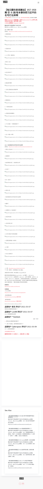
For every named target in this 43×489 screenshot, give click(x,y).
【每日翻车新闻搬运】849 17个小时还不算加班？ (20, 460)
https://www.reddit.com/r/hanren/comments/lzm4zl (20, 146)
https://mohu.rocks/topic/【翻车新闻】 (13, 301)
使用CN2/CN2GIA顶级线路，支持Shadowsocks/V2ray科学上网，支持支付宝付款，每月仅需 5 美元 (21, 20)
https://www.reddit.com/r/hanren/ (12, 286)
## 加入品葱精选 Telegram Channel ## (14, 23)
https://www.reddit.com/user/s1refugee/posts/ (15, 292)
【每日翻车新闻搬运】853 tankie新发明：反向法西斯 (21, 440)
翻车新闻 (22, 17)
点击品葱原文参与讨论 (10, 331)
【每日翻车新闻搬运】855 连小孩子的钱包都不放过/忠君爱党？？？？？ (21, 416)
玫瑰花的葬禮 (8, 17)
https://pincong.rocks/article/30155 (17, 268)
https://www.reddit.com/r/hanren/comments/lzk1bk (20, 31)
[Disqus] (21, 359)
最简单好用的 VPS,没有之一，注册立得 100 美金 (17, 334)
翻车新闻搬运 (27, 17)
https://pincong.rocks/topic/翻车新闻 (13, 297)
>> (5, 321)
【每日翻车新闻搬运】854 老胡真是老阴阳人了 (20, 428)
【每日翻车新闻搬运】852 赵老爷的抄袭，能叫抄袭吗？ (21, 450)
